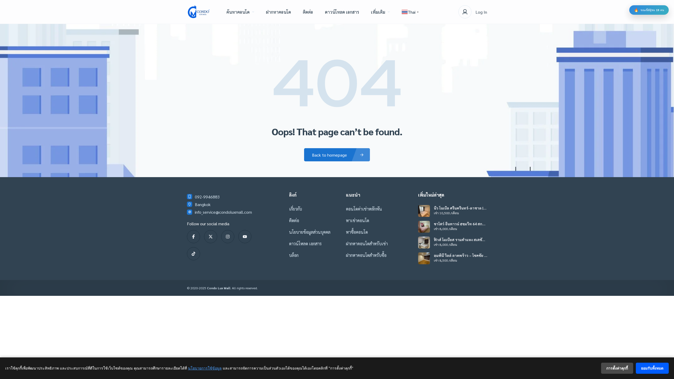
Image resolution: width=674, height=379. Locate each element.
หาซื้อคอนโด (357, 232)
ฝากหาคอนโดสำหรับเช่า (367, 243)
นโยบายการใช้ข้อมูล (205, 368)
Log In (481, 12)
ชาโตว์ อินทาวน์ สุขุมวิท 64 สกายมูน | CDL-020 (459, 224)
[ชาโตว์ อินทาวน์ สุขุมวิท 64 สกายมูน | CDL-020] (424, 227)
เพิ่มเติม (378, 12)
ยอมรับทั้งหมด (652, 368)
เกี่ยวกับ (295, 209)
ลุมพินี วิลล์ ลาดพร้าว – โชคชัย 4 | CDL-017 (460, 255)
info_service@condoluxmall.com (223, 212)
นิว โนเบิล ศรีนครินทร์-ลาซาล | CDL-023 (458, 208)
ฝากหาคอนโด (278, 12)
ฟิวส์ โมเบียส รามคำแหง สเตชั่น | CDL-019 (460, 239)
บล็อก (294, 255)
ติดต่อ (308, 12)
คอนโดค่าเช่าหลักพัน (364, 209)
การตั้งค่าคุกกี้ (617, 368)
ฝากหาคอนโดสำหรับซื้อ (366, 255)
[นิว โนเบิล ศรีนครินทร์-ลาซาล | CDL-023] (424, 211)
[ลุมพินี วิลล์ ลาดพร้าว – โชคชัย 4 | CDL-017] (424, 258)
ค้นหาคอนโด (238, 12)
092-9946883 (207, 197)
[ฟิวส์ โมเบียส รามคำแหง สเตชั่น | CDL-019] (424, 242)
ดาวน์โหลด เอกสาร (342, 12)
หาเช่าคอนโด (357, 220)
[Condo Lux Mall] (199, 12)
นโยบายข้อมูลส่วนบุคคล (309, 232)
